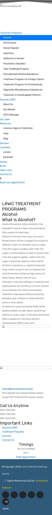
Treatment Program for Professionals (22, 84)
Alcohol (7, 37)
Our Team (5, 119)
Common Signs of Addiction (18, 128)
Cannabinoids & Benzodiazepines (20, 74)
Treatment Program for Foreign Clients (23, 79)
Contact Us (6, 174)
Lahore (7, 152)
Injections (8, 53)
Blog (5, 138)
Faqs (5, 133)
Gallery (3, 162)
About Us (8, 104)
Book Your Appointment (12, 182)
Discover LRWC (8, 99)
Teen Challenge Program (16, 69)
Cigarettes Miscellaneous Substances (22, 89)
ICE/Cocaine (9, 42)
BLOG (3, 166)
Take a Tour (6, 170)
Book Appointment (26, 457)
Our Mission (9, 109)
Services (4, 143)
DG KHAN (8, 157)
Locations (5, 147)
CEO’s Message (11, 114)
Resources (5, 123)
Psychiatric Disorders (14, 63)
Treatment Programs (11, 33)
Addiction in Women (13, 58)
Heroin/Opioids (11, 48)
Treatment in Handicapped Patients (22, 95)
